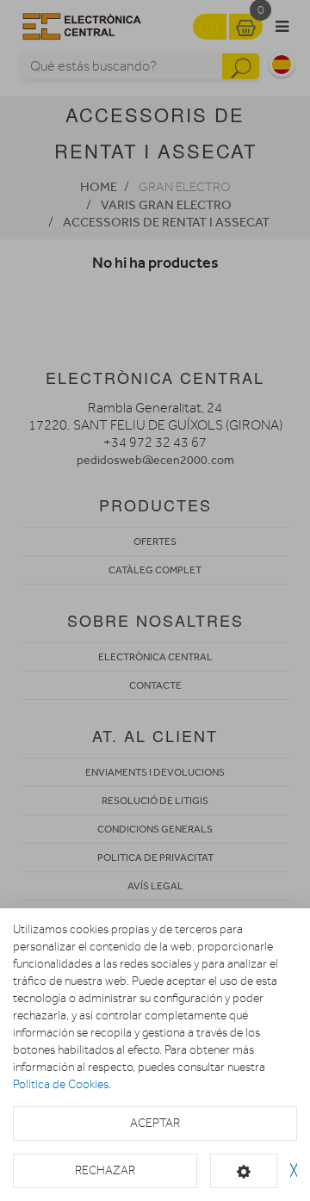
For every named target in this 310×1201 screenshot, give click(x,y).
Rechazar (105, 1170)
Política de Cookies (60, 1084)
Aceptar (155, 1123)
